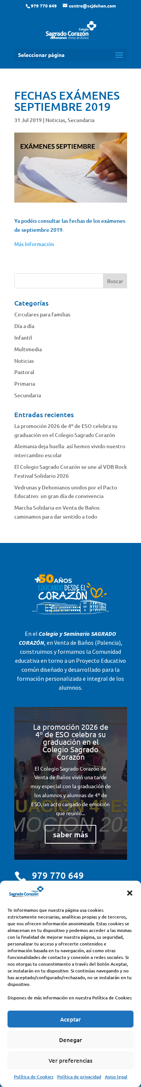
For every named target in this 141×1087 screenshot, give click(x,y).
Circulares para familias (42, 314)
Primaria (24, 383)
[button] (129, 893)
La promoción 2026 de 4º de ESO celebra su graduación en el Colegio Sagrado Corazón (70, 741)
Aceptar (70, 1019)
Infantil (23, 337)
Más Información (34, 244)
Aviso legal (116, 1077)
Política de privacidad (79, 1077)
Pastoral (24, 372)
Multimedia (28, 349)
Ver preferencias (70, 1060)
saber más (70, 834)
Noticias (55, 120)
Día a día (24, 326)
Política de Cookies (33, 1077)
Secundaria (81, 120)
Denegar (70, 1040)
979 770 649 (58, 875)
